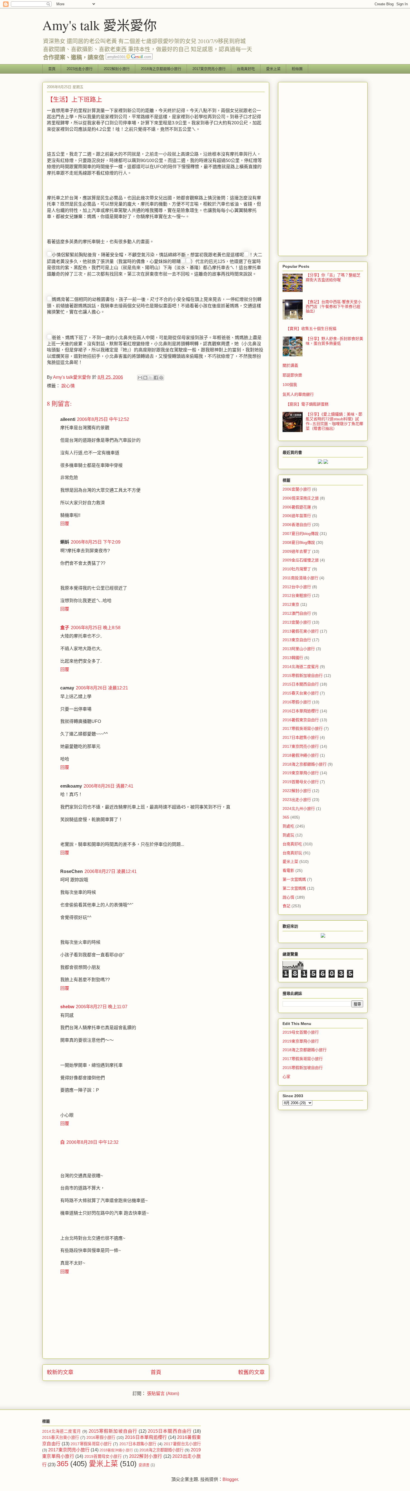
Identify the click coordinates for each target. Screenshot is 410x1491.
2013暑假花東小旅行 (301, 631)
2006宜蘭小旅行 (297, 489)
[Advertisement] (323, 168)
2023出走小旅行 (80, 69)
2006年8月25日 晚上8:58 (95, 627)
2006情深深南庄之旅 (301, 498)
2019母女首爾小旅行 (301, 1032)
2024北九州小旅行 (299, 808)
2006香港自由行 (297, 524)
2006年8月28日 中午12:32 (92, 1142)
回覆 (64, 523)
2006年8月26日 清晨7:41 (108, 786)
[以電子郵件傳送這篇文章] (140, 377)
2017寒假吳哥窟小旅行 (303, 728)
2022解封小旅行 (117, 69)
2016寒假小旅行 (297, 702)
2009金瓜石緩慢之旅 (301, 560)
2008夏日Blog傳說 (299, 542)
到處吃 (288, 826)
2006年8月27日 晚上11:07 (101, 1006)
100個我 (290, 384)
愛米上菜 (273, 69)
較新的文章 (60, 1372)
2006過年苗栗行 (297, 515)
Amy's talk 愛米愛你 (99, 25)
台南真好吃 (246, 69)
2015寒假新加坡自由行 (303, 675)
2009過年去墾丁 (297, 551)
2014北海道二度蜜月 (301, 666)
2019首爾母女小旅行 (301, 782)
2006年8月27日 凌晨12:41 (111, 871)
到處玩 (288, 835)
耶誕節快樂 (292, 375)
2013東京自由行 (297, 640)
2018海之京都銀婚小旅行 (161, 69)
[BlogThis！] (145, 377)
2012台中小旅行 (297, 587)
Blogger (230, 1479)
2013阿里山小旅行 (299, 648)
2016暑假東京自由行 (301, 720)
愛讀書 (144, 1465)
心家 (286, 1076)
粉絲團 (297, 69)
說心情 (68, 385)
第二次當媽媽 (294, 888)
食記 (286, 906)
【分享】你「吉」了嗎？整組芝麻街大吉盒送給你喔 (333, 277)
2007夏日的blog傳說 (301, 533)
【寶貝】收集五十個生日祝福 (311, 328)
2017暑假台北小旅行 (182, 1444)
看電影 (288, 870)
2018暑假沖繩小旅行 (301, 755)
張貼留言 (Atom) (163, 1393)
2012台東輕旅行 (297, 595)
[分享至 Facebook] (156, 377)
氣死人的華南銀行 (298, 394)
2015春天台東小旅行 (301, 693)
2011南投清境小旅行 (300, 578)
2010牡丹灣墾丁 (297, 569)
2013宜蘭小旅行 (297, 622)
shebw (67, 1006)
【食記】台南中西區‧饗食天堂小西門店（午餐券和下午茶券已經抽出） (333, 306)
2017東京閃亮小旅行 (209, 69)
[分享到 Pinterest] (161, 377)
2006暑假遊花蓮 (297, 507)
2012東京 (291, 604)
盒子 (64, 627)
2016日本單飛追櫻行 (301, 711)
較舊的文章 (251, 1372)
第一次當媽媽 (294, 879)
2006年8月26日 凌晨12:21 (102, 688)
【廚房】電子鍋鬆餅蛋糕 (307, 404)
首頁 (52, 69)
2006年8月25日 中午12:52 (103, 419)
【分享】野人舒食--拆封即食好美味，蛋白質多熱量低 (334, 341)
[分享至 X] (150, 377)
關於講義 (290, 365)
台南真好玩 (292, 853)
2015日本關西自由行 (301, 684)
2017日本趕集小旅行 (301, 737)
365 (286, 817)
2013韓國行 (293, 657)
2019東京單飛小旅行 (301, 773)
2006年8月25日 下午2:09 (95, 542)
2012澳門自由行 (297, 613)
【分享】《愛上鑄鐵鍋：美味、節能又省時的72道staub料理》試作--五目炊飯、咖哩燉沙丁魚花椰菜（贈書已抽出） (334, 421)
